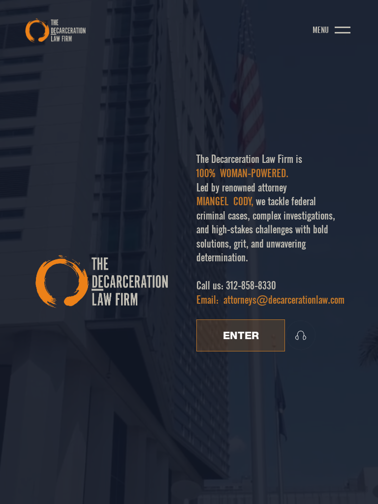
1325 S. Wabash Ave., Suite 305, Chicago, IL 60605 (288, 484)
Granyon (261, 491)
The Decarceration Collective (90, 484)
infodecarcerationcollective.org (162, 491)
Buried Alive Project (159, 484)
